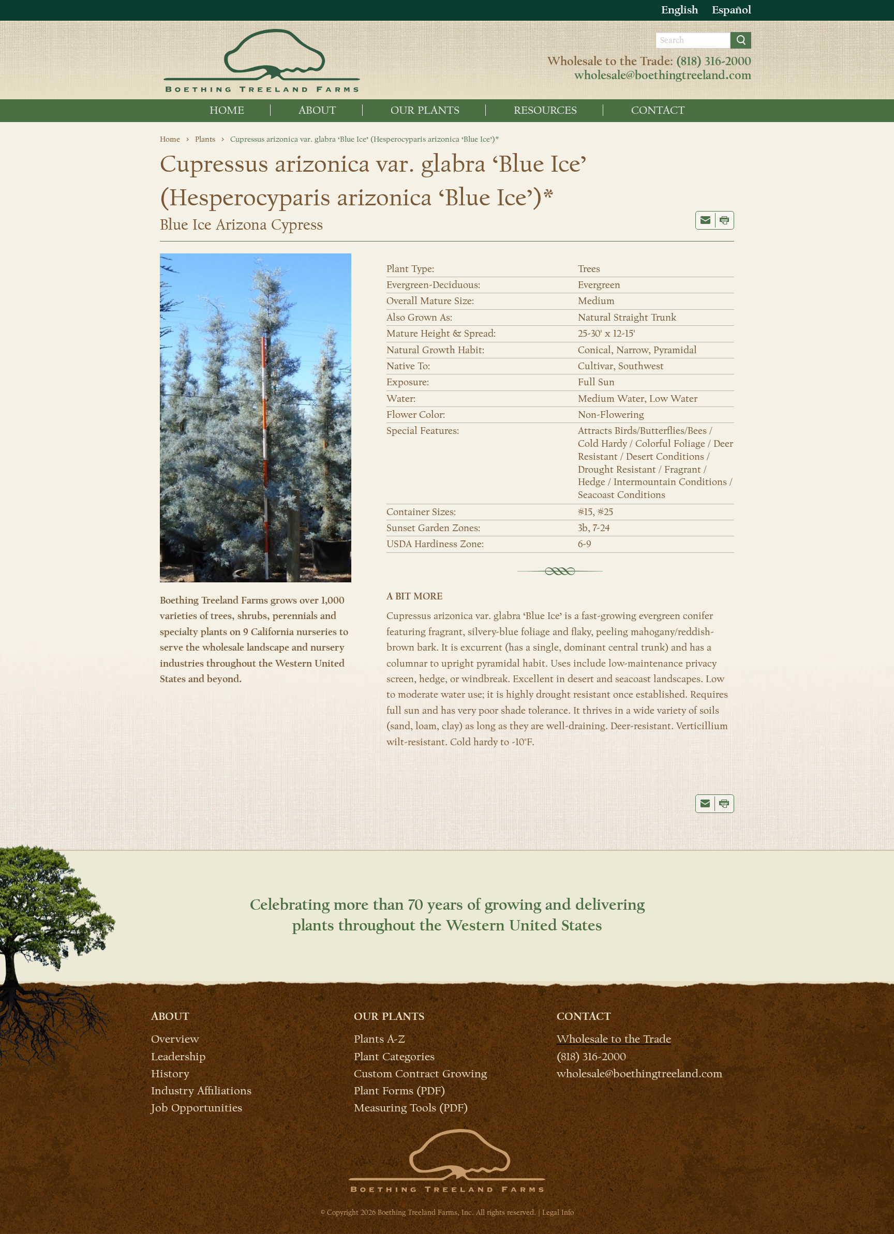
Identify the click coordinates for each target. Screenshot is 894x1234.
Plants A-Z (379, 1038)
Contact (658, 110)
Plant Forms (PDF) (399, 1090)
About (317, 110)
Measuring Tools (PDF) (411, 1107)
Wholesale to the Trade (614, 1038)
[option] (731, 10)
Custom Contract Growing (420, 1073)
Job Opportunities (196, 1107)
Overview (175, 1038)
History (170, 1073)
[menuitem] (227, 110)
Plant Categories (394, 1056)
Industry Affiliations (201, 1090)
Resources (545, 110)
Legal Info (558, 1212)
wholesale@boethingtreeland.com (662, 75)
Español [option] (731, 10)
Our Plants (425, 110)
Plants (205, 139)
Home (227, 110)
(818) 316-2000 (713, 61)
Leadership (178, 1056)
